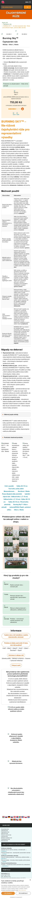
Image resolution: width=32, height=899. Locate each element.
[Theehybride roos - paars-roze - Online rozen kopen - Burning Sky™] (28, 817)
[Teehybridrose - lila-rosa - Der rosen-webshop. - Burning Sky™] (9, 817)
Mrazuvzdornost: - (9, 491)
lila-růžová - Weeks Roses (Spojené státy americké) (16, 492)
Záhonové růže (4, 833)
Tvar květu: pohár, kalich (16, 489)
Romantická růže (5, 829)
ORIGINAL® (4, 851)
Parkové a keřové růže (6, 835)
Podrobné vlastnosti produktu (13, 437)
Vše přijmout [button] (8, 893)
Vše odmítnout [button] (23, 893)
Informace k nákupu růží (16, 655)
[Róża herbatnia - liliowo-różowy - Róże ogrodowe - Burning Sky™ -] (26, 817)
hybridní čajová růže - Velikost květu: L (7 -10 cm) (16, 495)
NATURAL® (4, 858)
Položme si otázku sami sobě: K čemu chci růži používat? (16, 644)
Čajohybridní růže (7, 24)
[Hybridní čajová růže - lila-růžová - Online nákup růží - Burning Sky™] (17, 820)
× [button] (30, 880)
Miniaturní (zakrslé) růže (6, 837)
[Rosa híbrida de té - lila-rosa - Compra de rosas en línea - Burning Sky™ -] (20, 820)
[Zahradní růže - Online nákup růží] (27, 7)
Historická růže (4, 830)
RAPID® (4, 861)
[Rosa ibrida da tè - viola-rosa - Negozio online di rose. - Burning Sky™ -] (20, 817)
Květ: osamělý (9, 486)
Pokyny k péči (16, 665)
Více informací (22, 890)
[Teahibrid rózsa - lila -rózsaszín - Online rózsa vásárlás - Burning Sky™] (3, 817)
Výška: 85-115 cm (21, 486)
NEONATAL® (5, 866)
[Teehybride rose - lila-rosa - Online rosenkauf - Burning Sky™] (15, 817)
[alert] (16, 888)
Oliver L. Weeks (19, 510)
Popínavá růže (4, 836)
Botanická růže (4, 840)
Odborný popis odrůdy (11, 414)
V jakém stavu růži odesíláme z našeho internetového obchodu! (16, 636)
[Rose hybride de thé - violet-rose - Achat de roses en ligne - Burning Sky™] (23, 817)
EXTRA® (4, 854)
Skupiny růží (5, 22)
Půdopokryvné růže (5, 839)
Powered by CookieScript (16, 897)
